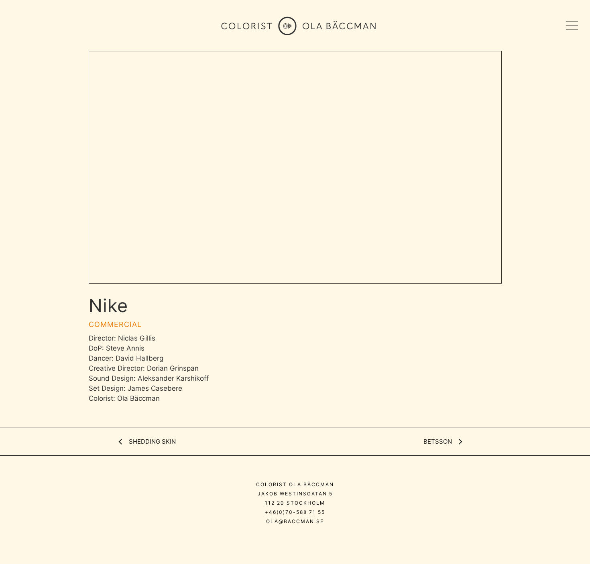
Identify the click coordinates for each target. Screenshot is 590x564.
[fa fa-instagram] (271, 539)
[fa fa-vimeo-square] (288, 539)
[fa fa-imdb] (306, 539)
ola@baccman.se (295, 521)
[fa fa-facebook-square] (322, 539)
